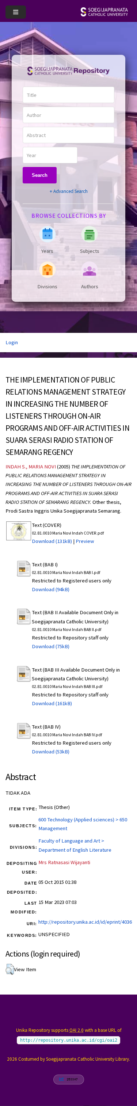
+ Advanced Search (69, 191)
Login (11, 342)
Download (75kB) (50, 646)
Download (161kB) (52, 703)
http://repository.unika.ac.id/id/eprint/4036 (85, 922)
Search (39, 175)
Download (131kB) (52, 541)
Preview (85, 541)
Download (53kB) (50, 751)
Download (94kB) (50, 589)
